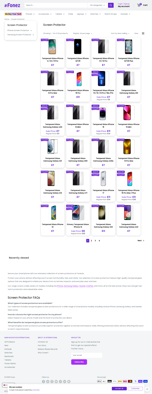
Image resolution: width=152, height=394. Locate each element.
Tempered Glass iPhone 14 (52, 225)
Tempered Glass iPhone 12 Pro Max (52, 91)
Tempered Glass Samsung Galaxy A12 (52, 191)
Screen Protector (18, 19)
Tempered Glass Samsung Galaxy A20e (103, 159)
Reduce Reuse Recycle (48, 349)
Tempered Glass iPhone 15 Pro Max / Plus (128, 191)
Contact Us (43, 342)
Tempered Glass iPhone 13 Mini (128, 125)
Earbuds (124, 14)
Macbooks (9, 356)
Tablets (58, 14)
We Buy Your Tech (13, 14)
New (6, 345)
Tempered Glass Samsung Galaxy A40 (52, 125)
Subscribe (79, 362)
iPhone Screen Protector (18, 30)
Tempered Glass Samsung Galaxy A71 (78, 191)
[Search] (111, 5)
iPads (70, 14)
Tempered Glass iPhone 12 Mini (78, 125)
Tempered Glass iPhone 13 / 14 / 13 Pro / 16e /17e (103, 91)
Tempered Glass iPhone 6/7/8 (78, 59)
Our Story (42, 345)
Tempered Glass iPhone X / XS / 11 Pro (52, 59)
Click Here (36, 390)
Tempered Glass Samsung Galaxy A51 (129, 91)
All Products (9, 342)
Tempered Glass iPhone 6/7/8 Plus (128, 59)
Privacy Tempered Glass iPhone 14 (78, 225)
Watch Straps (111, 14)
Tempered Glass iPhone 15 (103, 125)
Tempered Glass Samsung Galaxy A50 (77, 159)
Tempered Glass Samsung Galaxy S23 (103, 225)
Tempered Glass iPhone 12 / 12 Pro (103, 59)
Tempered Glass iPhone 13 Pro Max (128, 159)
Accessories (44, 14)
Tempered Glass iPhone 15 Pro (78, 91)
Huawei (82, 286)
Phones (29, 14)
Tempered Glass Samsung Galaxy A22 (128, 225)
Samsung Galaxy (71, 286)
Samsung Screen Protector (19, 34)
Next (140, 240)
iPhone (60, 286)
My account (124, 6)
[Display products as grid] (143, 33)
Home (6, 19)
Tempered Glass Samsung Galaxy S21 (52, 159)
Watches (94, 14)
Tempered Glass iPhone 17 (103, 191)
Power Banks (10, 363)
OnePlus (89, 286)
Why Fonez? (43, 352)
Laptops (80, 14)
